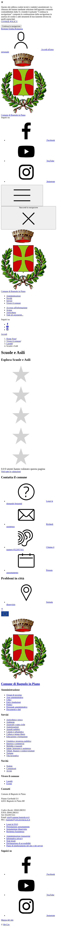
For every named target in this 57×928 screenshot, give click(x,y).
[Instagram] (7, 330)
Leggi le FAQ (12, 824)
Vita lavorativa (12, 756)
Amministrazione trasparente (18, 836)
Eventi (9, 783)
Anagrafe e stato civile (15, 724)
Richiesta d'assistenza (15, 831)
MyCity (6, 924)
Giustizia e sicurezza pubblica (18, 741)
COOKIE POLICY (9, 21)
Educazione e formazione (17, 736)
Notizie (9, 766)
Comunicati (11, 768)
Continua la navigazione (11, 26)
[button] (13, 296)
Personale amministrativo (16, 707)
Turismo (9, 753)
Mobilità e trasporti (14, 746)
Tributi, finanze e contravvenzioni (20, 751)
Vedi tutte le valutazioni (11, 471)
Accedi (4, 334)
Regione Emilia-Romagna (12, 29)
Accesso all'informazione (16, 308)
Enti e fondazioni (13, 702)
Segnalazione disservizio (16, 829)
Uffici (8, 700)
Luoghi (9, 343)
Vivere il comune (13, 341)
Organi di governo (14, 695)
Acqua (9, 310)
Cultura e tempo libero (15, 734)
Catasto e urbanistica (15, 732)
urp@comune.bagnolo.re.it (18, 817)
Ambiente (10, 722)
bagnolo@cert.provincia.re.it (18, 820)
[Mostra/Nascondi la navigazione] (22, 195)
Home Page (11, 339)
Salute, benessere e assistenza (18, 748)
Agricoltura (11, 312)
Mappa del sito (7, 920)
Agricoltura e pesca (14, 720)
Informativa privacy (14, 838)
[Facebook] (7, 324)
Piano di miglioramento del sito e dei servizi (24, 846)
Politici (9, 704)
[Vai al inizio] (2, 609)
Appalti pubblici (13, 729)
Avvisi (9, 771)
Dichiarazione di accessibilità (18, 843)
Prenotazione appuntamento (18, 827)
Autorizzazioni (12, 727)
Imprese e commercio (15, 743)
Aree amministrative (14, 697)
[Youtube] (7, 327)
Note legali (11, 841)
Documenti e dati (13, 709)
